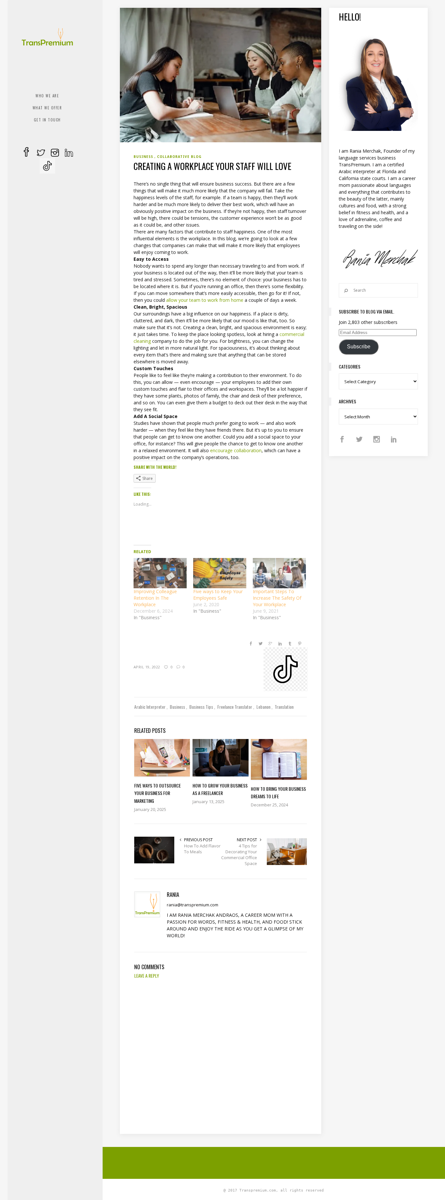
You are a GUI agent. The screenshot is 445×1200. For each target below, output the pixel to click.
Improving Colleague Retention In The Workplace (155, 597)
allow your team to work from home (204, 300)
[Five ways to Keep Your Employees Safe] (219, 573)
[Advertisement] (278, 1162)
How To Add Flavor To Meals (202, 849)
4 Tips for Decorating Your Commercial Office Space (239, 854)
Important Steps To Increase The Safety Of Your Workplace (277, 597)
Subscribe (358, 346)
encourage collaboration (236, 450)
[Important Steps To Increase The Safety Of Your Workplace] (279, 573)
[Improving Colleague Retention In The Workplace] (160, 573)
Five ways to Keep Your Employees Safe (218, 594)
